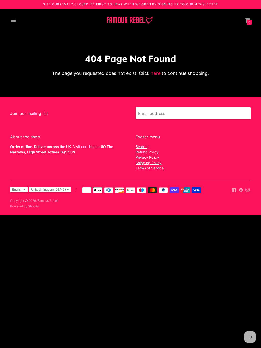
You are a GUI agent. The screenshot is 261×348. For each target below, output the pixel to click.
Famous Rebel (47, 201)
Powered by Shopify (24, 206)
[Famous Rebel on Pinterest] (241, 189)
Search (141, 146)
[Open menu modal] (13, 20)
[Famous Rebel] (129, 20)
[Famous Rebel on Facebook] (234, 189)
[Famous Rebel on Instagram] (247, 189)
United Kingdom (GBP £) (48, 189)
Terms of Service (150, 168)
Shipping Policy (148, 162)
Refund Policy (147, 152)
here (155, 73)
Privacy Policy (147, 157)
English (17, 189)
